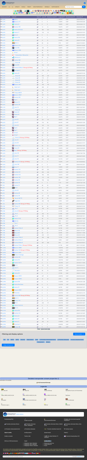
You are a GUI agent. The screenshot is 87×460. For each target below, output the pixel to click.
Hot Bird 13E (17, 257)
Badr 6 (15, 150)
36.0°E (3, 95)
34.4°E (3, 100)
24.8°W (4, 270)
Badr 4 (15, 99)
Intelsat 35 (16, 287)
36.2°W (4, 293)
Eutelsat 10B (17, 177)
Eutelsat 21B (17, 145)
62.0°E (3, 40)
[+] (9, 6)
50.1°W (4, 310)
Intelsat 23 (16, 316)
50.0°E (3, 62)
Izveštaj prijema (28, 432)
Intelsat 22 (16, 24)
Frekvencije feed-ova (49, 443)
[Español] (16, 453)
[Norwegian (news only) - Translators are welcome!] (13, 453)
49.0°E (3, 65)
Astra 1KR (16, 164)
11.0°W (4, 247)
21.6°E (3, 145)
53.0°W (4, 316)
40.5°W (4, 303)
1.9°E (3, 201)
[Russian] (32, 453)
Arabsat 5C (16, 148)
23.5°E (3, 140)
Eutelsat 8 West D (18, 240)
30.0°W (4, 276)
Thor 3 (16, 225)
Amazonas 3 (17, 324)
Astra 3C (16, 140)
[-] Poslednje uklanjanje (63, 339)
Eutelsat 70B (17, 27)
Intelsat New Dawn (18, 284)
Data (37, 339)
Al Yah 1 (16, 52)
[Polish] (20, 453)
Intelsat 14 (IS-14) (18, 305)
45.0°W (4, 305)
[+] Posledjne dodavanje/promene (48, 339)
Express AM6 (18, 50)
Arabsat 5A (16, 114)
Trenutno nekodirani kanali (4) (54, 429)
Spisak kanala (47, 432)
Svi (4, 339)
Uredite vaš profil (28, 420)
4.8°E (3, 188)
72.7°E (3, 21)
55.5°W (4, 318)
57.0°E (3, 43)
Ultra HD (23, 339)
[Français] (5, 453)
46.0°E (3, 70)
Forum (45, 445)
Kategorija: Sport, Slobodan (30, 443)
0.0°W (3, 206)
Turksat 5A (17, 110)
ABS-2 (16, 19)
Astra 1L (16, 267)
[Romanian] (36, 453)
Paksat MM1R (18, 92)
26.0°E (3, 128)
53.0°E (3, 50)
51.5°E (3, 57)
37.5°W (4, 298)
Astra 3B (16, 142)
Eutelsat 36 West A (18, 67)
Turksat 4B (17, 62)
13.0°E (3, 172)
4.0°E (3, 193)
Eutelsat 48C (17, 203)
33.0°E (3, 104)
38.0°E (3, 92)
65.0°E (3, 35)
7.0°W (3, 230)
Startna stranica (19, 414)
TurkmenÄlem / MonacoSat (21, 55)
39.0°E (3, 87)
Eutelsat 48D (17, 295)
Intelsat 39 (16, 40)
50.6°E (3, 67)
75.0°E (3, 19)
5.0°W (3, 228)
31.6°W (4, 284)
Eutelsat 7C (17, 185)
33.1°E (3, 102)
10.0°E (3, 177)
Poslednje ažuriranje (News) (12, 424)
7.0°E (3, 182)
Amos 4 (16, 35)
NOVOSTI (4, 6)
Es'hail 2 (16, 132)
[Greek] (25, 453)
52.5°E (3, 52)
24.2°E (3, 137)
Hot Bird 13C (17, 313)
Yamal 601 (16, 65)
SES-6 (16, 302)
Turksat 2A (17, 137)
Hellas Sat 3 (17, 87)
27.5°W (4, 273)
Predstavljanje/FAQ (8, 419)
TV (8, 339)
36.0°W (4, 290)
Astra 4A (16, 190)
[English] (4, 453)
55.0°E (3, 48)
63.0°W (4, 327)
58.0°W (4, 321)
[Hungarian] (37, 453)
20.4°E (3, 150)
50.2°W (4, 313)
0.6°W (3, 211)
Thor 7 (16, 208)
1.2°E (3, 204)
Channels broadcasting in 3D (73, 436)
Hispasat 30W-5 (18, 276)
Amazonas (16, 292)
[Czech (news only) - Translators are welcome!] (21, 453)
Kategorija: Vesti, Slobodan (30, 444)
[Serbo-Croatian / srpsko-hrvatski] (34, 453)
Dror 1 (16, 223)
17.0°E (3, 167)
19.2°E (3, 153)
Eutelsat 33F (17, 104)
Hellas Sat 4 (17, 90)
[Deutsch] (9, 453)
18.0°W (4, 260)
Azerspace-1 (17, 70)
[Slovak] (23, 453)
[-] (12, 6)
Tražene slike (27, 436)
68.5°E (3, 29)
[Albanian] (39, 453)
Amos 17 (16, 167)
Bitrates (48, 342)
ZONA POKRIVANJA (37, 6)
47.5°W (4, 308)
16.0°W (4, 257)
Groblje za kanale (8, 436)
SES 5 (16, 187)
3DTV (17, 339)
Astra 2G (16, 125)
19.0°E (3, 164)
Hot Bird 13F (17, 172)
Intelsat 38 (16, 73)
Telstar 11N (17, 300)
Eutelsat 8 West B (18, 242)
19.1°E (3, 161)
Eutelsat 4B (17, 193)
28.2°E (3, 119)
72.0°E (3, 24)
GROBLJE (47, 6)
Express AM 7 (18, 84)
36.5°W (4, 295)
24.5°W (4, 268)
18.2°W (4, 262)
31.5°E (3, 107)
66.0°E (3, 32)
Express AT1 (18, 21)
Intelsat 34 (16, 318)
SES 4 (16, 265)
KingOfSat (79, 456)
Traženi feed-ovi (48, 444)
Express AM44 (18, 247)
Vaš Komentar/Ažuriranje (44, 382)
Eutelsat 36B (17, 60)
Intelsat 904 (17, 281)
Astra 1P (16, 156)
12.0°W (4, 250)
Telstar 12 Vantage (19, 254)
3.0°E (3, 196)
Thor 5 (16, 213)
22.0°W (4, 265)
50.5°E (3, 60)
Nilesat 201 (17, 235)
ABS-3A (16, 221)
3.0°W (3, 221)
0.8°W (3, 208)
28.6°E (3, 117)
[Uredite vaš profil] (85, 3)
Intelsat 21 (16, 321)
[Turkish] (30, 453)
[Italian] (18, 453)
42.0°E (3, 75)
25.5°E (3, 135)
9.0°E (3, 180)
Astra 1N (16, 159)
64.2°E (3, 37)
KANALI (23, 6)
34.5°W (4, 287)
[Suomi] (27, 453)
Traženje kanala (69, 429)
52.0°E (3, 55)
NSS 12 (16, 43)
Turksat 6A (17, 80)
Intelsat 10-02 (17, 218)
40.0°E (3, 84)
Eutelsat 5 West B (18, 228)
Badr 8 (15, 128)
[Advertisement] (43, 364)
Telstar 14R (17, 327)
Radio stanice (30, 339)
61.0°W (4, 324)
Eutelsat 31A (17, 161)
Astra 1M (16, 153)
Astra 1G (16, 107)
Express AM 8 (18, 252)
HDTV (12, 339)
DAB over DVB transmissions (11, 441)
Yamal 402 (16, 47)
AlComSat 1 (17, 270)
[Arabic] (29, 453)
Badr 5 (15, 117)
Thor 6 (16, 216)
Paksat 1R (17, 206)
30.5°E (3, 112)
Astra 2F (16, 122)
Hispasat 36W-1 (18, 290)
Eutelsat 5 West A (18, 245)
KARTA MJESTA (55, 6)
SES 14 (16, 308)
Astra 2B (16, 211)
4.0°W (3, 223)
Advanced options (79, 334)
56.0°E (3, 45)
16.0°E (3, 169)
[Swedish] (11, 453)
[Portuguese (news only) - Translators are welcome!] (14, 453)
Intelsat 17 (16, 32)
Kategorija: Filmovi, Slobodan (31, 445)
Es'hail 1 (16, 135)
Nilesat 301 (17, 232)
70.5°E (3, 27)
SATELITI (17, 6)
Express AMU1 (18, 95)
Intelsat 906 (17, 37)
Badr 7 (15, 130)
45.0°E (3, 73)
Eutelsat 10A (17, 250)
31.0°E (3, 110)
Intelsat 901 (17, 273)
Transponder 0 (40, 342)
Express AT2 (18, 45)
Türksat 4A (17, 75)
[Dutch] (7, 453)
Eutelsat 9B (17, 180)
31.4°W (4, 281)
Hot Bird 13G (17, 174)
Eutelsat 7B (17, 182)
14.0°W (4, 252)
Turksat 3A (17, 82)
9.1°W (3, 245)
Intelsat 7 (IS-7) (17, 262)
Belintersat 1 (18, 57)
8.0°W (3, 240)
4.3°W (3, 225)
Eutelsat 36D (17, 97)
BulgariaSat (17, 201)
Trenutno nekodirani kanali (77, 339)
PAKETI (29, 6)
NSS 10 (16, 298)
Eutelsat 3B (17, 195)
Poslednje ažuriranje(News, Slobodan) (30, 424)
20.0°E (3, 148)
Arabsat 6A (16, 112)
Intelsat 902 (17, 310)
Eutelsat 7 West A (18, 237)
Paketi (65, 432)
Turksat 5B (17, 78)
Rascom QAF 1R (18, 198)
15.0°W (4, 254)
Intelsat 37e (17, 260)
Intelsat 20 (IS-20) (18, 29)
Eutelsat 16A (17, 169)
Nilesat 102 (17, 230)
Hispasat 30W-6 (18, 278)
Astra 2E (16, 119)
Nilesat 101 (17, 102)
